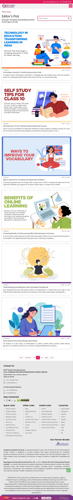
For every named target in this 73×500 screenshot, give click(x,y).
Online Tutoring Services (49, 425)
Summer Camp (11, 419)
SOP (26, 414)
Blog (26, 409)
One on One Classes (48, 428)
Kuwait (63, 419)
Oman (63, 417)
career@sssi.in (11, 393)
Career (27, 425)
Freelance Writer (30, 430)
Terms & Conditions (12, 433)
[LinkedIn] (12, 400)
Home (43, 409)
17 (38, 358)
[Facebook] (5, 400)
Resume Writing (30, 411)
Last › (52, 358)
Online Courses (46, 417)
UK (62, 433)
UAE (62, 428)
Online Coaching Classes (49, 422)
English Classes (11, 411)
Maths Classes (10, 409)
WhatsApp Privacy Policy (14, 436)
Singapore (64, 411)
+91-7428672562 (11, 390)
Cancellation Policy (12, 428)
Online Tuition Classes (48, 419)
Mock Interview (46, 411)
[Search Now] (68, 18)
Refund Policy (10, 425)
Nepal (63, 422)
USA (62, 430)
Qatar (63, 425)
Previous (28, 358)
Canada (63, 414)
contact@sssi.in (51, 2)
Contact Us (29, 417)
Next (46, 358)
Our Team (28, 433)
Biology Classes (11, 417)
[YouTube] (10, 400)
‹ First (21, 358)
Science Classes (11, 414)
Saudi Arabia (65, 409)
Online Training (46, 414)
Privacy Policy (10, 430)
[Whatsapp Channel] (15, 400)
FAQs (27, 428)
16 (34, 358)
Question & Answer (31, 419)
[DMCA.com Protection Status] (23, 400)
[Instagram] (7, 400)
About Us (9, 422)
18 (42, 358)
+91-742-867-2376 (65, 2)
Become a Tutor (30, 422)
